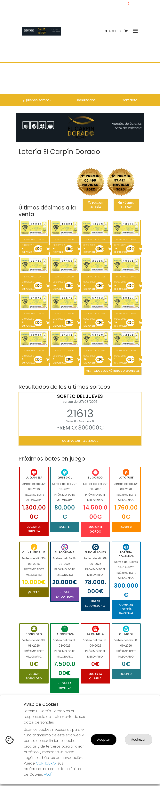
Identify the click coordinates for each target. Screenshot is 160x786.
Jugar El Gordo (95, 529)
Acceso (114, 31)
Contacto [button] (129, 100)
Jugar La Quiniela (34, 529)
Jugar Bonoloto (34, 676)
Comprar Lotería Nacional (126, 609)
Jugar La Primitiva (64, 685)
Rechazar (138, 739)
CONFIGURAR (46, 763)
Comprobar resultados (80, 441)
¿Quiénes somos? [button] (37, 100)
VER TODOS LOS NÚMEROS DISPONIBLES (113, 371)
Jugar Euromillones (95, 603)
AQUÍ (48, 774)
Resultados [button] (86, 100)
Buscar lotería (96, 205)
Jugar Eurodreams (64, 594)
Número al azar (127, 205)
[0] (127, 31)
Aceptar (103, 739)
